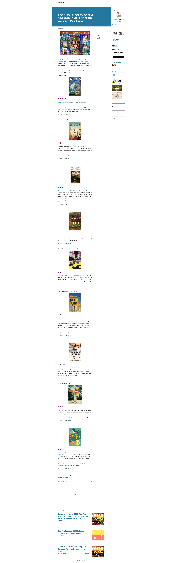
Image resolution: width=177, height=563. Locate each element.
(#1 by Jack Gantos (68, 318)
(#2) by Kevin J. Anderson (72, 102)
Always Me (61, 2)
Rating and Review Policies (84, 4)
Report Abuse (114, 24)
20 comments (63, 525)
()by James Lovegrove (71, 367)
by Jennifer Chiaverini (79, 146)
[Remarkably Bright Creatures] (115, 65)
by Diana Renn (76, 277)
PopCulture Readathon (69, 59)
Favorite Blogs (93, 4)
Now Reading (116, 63)
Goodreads (69, 114)
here (75, 63)
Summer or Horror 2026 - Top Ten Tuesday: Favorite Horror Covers (72, 548)
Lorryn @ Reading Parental (82, 61)
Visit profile (119, 21)
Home (59, 4)
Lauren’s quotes (116, 30)
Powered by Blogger (81, 560)
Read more (87, 525)
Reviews (69, 4)
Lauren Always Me (119, 19)
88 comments (63, 537)
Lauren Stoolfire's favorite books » (117, 69)
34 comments (63, 553)
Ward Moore (115, 40)
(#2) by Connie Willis (72, 190)
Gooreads (69, 420)
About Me (64, 4)
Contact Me (75, 4)
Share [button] (98, 31)
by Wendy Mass (64, 410)
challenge (98, 37)
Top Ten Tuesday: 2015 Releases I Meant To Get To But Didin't (71, 532)
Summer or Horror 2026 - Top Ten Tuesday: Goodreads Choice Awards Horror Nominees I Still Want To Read (73, 517)
